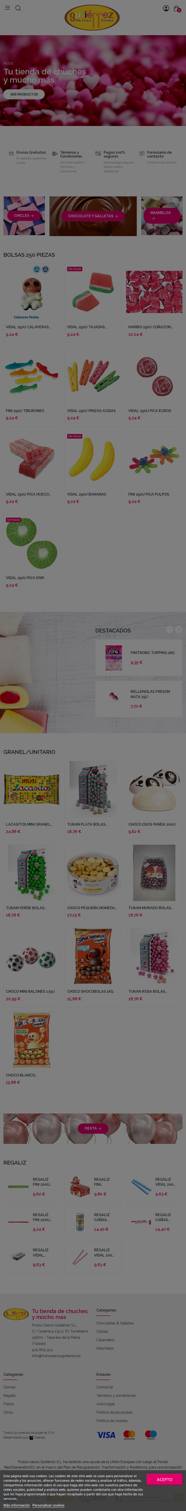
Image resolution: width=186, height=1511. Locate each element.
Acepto (164, 1479)
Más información (16, 1505)
